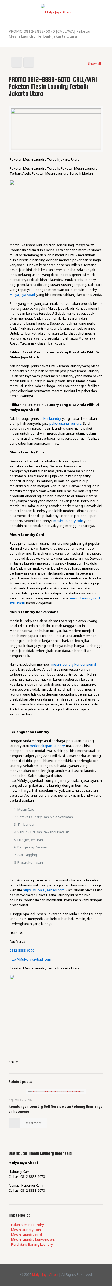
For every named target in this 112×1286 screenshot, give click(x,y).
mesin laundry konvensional (73, 664)
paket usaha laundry (65, 423)
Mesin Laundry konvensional (34, 1239)
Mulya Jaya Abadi (23, 294)
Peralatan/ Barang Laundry (32, 1244)
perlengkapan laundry (47, 745)
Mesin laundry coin (26, 1229)
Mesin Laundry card (26, 1234)
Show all (94, 63)
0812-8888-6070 (22, 950)
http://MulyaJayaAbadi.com (43, 890)
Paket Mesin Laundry (27, 1224)
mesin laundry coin (68, 520)
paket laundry (50, 418)
